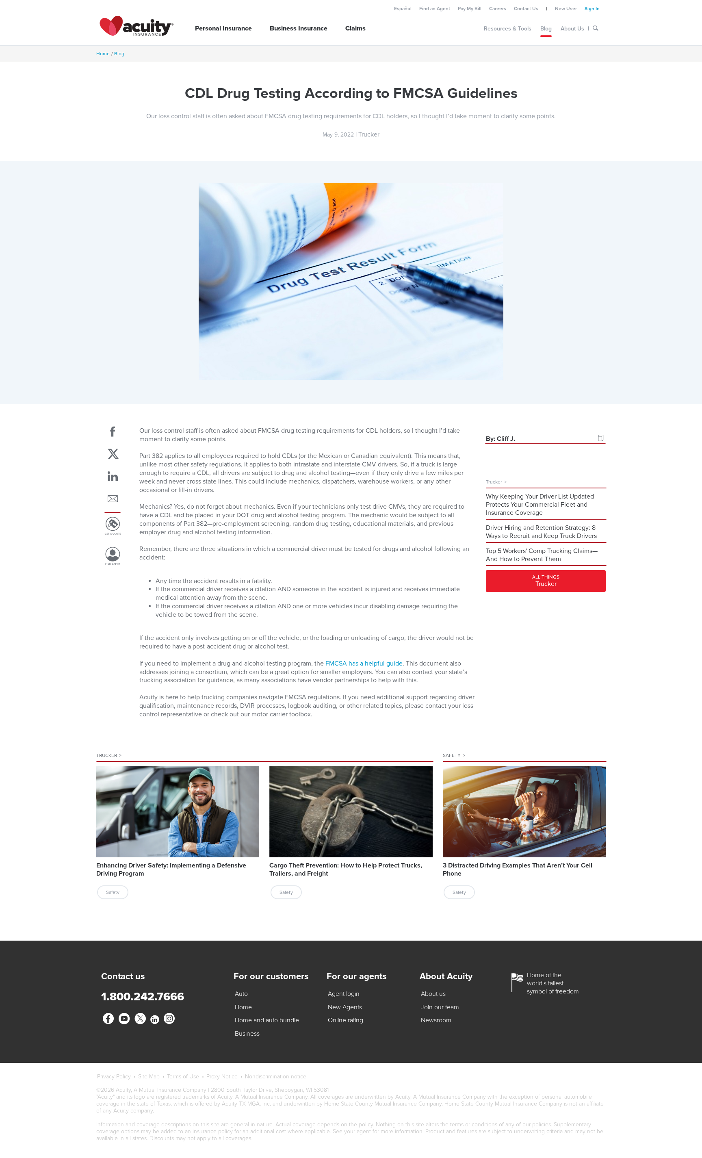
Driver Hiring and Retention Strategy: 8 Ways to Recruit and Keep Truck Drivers (541, 532)
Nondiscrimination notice (275, 1076)
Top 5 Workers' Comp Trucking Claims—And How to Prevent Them (542, 555)
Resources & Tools (507, 28)
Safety (454, 755)
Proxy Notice (222, 1076)
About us (433, 994)
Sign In (592, 8)
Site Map (149, 1076)
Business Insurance (298, 28)
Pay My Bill (469, 8)
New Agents (345, 1007)
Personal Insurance (223, 28)
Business (247, 1034)
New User (566, 8)
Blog (546, 28)
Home (103, 53)
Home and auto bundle (267, 1020)
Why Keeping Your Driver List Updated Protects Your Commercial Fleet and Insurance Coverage (540, 504)
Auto (241, 994)
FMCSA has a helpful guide (364, 663)
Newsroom (436, 1020)
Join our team (440, 1007)
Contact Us (526, 8)
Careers (497, 8)
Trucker (108, 755)
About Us (572, 28)
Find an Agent (434, 8)
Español (403, 8)
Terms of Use (183, 1076)
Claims (355, 28)
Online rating (345, 1020)
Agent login (344, 994)
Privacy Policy (114, 1076)
